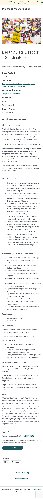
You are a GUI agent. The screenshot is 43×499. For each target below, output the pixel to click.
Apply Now (12, 448)
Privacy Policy (36, 490)
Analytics (5, 84)
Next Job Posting (21, 478)
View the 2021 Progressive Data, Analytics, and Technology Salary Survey (22, 2)
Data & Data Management (18, 84)
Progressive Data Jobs (16, 8)
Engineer (31, 84)
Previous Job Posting (21, 473)
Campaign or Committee (11, 94)
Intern (4, 86)
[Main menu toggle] (39, 9)
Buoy (29, 492)
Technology (21, 86)
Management (11, 86)
